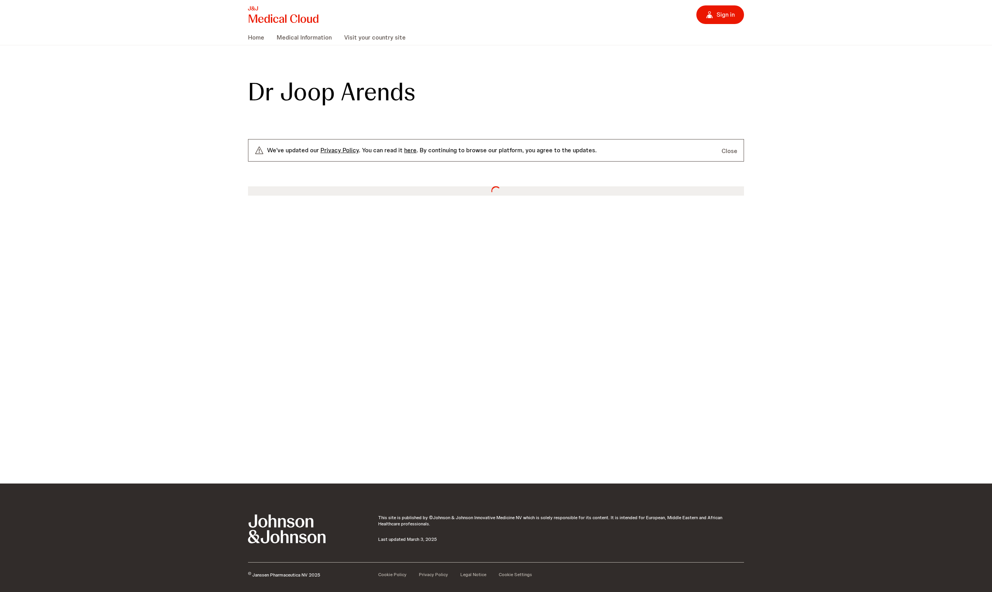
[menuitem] (259, 37)
